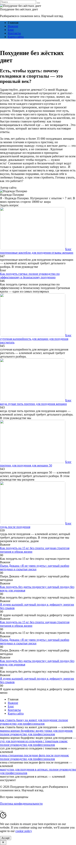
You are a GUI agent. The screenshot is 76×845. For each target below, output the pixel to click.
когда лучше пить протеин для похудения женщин (33, 404)
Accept (6, 838)
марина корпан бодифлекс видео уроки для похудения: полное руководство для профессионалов (36, 732)
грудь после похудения (15, 527)
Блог (11, 29)
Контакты (14, 33)
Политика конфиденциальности (21, 803)
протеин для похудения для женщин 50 (26, 465)
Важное (13, 26)
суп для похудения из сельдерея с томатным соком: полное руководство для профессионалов (34, 743)
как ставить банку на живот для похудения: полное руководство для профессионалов (34, 721)
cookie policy (23, 831)
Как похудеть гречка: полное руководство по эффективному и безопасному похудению (30, 275)
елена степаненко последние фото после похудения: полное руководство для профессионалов (34, 757)
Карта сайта (16, 36)
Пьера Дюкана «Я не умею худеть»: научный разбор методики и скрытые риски (34, 567)
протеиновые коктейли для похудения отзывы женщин (36, 252)
